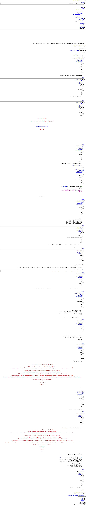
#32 (77, 79)
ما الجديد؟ (82, 18)
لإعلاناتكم (82, 499)
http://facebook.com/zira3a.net (42, 126)
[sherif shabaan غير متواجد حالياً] (79, 169)
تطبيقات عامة (80, 13)
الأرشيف (82, 500)
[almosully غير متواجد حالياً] (80, 201)
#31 (77, 57)
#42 (77, 344)
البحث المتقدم (82, 23)
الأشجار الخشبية (81, 27)
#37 (77, 227)
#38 (77, 250)
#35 (77, 168)
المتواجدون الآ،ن (77, 17)
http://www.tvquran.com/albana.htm (77, 165)
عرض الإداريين (78, 16)
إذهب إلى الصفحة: (81, 46)
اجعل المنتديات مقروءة (76, 14)
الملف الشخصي (79, 60)
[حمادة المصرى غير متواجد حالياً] (79, 80)
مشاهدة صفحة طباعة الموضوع (77, 54)
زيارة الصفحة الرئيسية (79, 150)
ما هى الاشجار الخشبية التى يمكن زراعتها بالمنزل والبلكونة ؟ (76, 495)
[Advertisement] (59, 36)
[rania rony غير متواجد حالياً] (80, 392)
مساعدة (82, 2)
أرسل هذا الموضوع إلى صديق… (77, 55)
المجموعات (78, 12)
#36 (77, 200)
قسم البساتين (82, 26)
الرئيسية (82, 7)
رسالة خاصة (80, 83)
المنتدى (83, 8)
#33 (77, 102)
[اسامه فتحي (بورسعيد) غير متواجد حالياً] (78, 58)
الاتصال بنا (82, 497)
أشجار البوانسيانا (75, 50)
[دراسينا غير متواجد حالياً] (80, 103)
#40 (77, 292)
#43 (77, 391)
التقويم (81, 10)
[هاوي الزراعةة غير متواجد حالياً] (79, 293)
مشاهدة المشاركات (79, 61)
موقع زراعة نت (81, 19)
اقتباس (83, 77)
